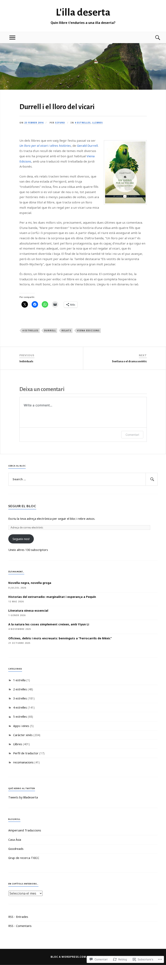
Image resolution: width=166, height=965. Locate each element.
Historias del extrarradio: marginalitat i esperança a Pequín (52, 597)
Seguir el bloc (22, 506)
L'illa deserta (83, 12)
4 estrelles (83, 122)
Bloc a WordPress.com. (69, 957)
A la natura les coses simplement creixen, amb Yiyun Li (48, 624)
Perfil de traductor (25, 753)
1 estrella (19, 680)
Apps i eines (21, 726)
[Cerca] (154, 37)
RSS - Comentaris (20, 926)
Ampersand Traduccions (24, 830)
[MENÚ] (12, 37)
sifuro (60, 122)
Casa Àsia (14, 840)
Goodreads (15, 849)
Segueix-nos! (21, 539)
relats (66, 330)
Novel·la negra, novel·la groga (29, 583)
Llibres (97, 122)
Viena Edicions (88, 330)
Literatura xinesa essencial (28, 610)
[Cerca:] (83, 479)
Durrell (50, 330)
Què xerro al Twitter (21, 788)
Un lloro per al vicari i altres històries (45, 145)
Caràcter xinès (23, 735)
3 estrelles (20, 698)
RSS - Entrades (18, 917)
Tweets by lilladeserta (23, 797)
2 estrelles (20, 689)
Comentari (132, 434)
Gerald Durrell (87, 145)
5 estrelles (20, 716)
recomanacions (23, 762)
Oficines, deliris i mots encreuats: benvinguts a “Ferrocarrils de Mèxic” (60, 638)
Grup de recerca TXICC (23, 858)
